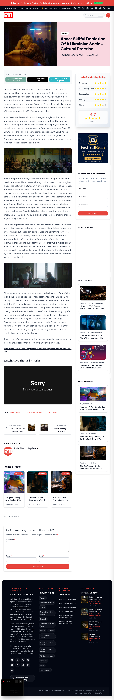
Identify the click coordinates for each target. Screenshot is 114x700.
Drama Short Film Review (25, 412)
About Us (48, 690)
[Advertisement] (92, 492)
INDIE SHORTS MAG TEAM (73, 55)
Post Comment (37, 566)
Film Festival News (97, 303)
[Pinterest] (87, 8)
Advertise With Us (58, 690)
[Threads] (100, 8)
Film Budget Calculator (67, 599)
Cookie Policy (88, 693)
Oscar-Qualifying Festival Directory (65, 622)
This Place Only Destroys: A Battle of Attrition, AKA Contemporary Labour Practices (92, 440)
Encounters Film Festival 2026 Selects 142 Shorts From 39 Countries (91, 367)
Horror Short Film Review (46, 650)
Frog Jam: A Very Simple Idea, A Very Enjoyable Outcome (93, 408)
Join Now (98, 3)
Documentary (45, 670)
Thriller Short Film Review (46, 643)
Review (39, 412)
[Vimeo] (96, 8)
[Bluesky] (104, 8)
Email (41, 556)
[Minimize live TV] (20, 681)
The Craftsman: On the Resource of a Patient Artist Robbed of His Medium (92, 468)
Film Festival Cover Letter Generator (66, 616)
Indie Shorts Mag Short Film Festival (95, 602)
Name (9, 556)
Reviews (65, 33)
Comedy (43, 619)
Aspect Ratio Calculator (68, 611)
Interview (43, 661)
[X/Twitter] (83, 8)
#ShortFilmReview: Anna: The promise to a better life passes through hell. (35, 348)
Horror (51, 631)
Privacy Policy (77, 693)
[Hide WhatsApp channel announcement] (109, 3)
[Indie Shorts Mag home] (8, 15)
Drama (11, 412)
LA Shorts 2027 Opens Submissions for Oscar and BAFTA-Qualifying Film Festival (92, 310)
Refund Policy (99, 693)
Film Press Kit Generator (68, 603)
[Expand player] (16, 681)
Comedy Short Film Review (47, 625)
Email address (83, 205)
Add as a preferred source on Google (21, 678)
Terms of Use (100, 690)
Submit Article (79, 690)
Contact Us (69, 690)
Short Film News (96, 332)
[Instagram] (79, 8)
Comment (10, 540)
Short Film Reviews (50, 412)
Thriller (42, 631)
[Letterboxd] (108, 8)
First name (82, 189)
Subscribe (94, 213)
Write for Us (90, 690)
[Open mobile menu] (108, 15)
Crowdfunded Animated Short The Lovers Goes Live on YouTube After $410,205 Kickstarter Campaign (92, 339)
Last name (82, 197)
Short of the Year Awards (94, 627)
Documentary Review (45, 636)
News (42, 665)
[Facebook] (75, 8)
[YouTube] (92, 8)
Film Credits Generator (67, 607)
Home (41, 690)
